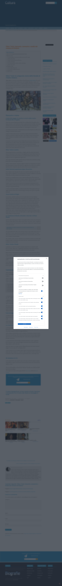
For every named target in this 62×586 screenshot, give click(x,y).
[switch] (42, 278)
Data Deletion (26, 327)
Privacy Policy (36, 327)
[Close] (47, 259)
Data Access (31, 327)
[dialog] (31, 293)
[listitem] (31, 275)
